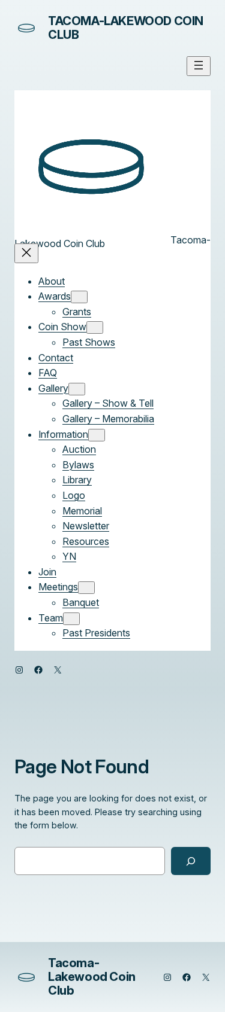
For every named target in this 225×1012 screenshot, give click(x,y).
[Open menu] (199, 66)
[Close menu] (26, 253)
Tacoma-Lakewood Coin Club (125, 28)
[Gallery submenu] (76, 389)
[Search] (191, 861)
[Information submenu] (96, 435)
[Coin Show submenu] (94, 327)
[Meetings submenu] (86, 587)
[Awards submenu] (79, 297)
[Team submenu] (71, 618)
